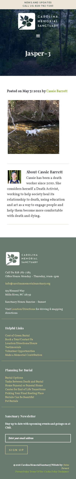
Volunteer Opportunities (20, 351)
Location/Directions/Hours (21, 343)
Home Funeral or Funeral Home (24, 385)
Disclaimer (63, 471)
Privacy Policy (22, 471)
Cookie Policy (50, 471)
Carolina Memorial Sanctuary (38, 21)
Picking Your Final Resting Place (24, 393)
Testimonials (13, 347)
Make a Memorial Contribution (23, 355)
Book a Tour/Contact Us (19, 339)
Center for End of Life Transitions (25, 389)
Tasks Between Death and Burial (24, 382)
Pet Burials (11, 401)
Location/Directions (23, 309)
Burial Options (14, 378)
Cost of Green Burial (17, 335)
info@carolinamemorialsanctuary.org (27, 283)
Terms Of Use (36, 471)
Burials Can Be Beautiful (19, 397)
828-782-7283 (44, 5)
